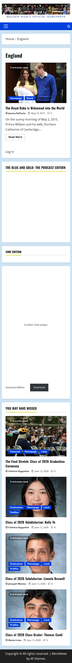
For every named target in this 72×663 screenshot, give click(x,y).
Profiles (14, 512)
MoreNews (59, 654)
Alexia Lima (14, 640)
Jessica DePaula (16, 113)
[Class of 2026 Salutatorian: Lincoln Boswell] (36, 553)
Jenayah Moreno (17, 583)
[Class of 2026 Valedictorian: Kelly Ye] (36, 497)
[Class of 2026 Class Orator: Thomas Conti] (36, 609)
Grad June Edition (15, 387)
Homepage (16, 98)
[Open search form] (68, 26)
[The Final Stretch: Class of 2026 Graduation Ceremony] (36, 436)
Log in (10, 152)
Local (44, 451)
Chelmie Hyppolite (18, 471)
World (30, 98)
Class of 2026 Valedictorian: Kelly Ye (30, 522)
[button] (6, 26)
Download (39, 387)
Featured (15, 451)
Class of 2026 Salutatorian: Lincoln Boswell (35, 578)
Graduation (16, 507)
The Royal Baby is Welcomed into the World (36, 83)
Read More (16, 137)
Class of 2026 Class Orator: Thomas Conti (34, 634)
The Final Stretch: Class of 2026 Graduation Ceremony (35, 463)
